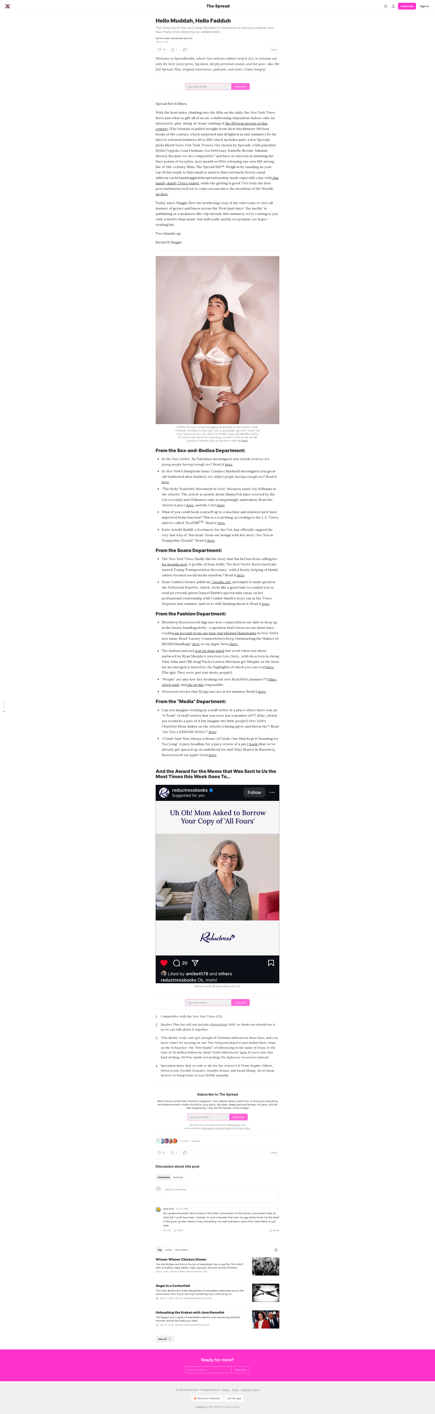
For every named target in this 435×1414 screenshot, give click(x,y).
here (245, 440)
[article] (217, 1267)
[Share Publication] (393, 6)
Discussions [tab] (181, 1249)
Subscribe (407, 6)
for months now (174, 564)
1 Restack (195, 1140)
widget (193, 183)
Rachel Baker (163, 38)
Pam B (167, 1208)
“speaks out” (221, 582)
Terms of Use (233, 1124)
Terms (235, 1389)
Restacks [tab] (178, 1177)
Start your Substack (208, 1398)
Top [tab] (160, 1249)
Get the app (234, 1398)
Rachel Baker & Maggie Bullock (192, 1325)
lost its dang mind (209, 651)
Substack (201, 1406)
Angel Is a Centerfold (173, 1286)
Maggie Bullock (183, 38)
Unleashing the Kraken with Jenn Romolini (190, 1312)
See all (162, 1339)
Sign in (424, 6)
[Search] (385, 6)
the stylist (195, 685)
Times (183, 183)
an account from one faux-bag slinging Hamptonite (215, 633)
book (253, 744)
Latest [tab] (168, 1249)
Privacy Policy (243, 1128)
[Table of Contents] (3, 707)
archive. (162, 194)
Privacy (226, 1389)
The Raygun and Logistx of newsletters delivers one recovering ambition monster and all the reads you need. (198, 1318)
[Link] (151, 450)
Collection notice (250, 1389)
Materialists (218, 1024)
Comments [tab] (164, 1177)
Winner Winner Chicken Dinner (181, 1259)
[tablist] (170, 1177)
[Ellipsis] (277, 1208)
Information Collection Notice (216, 1128)
